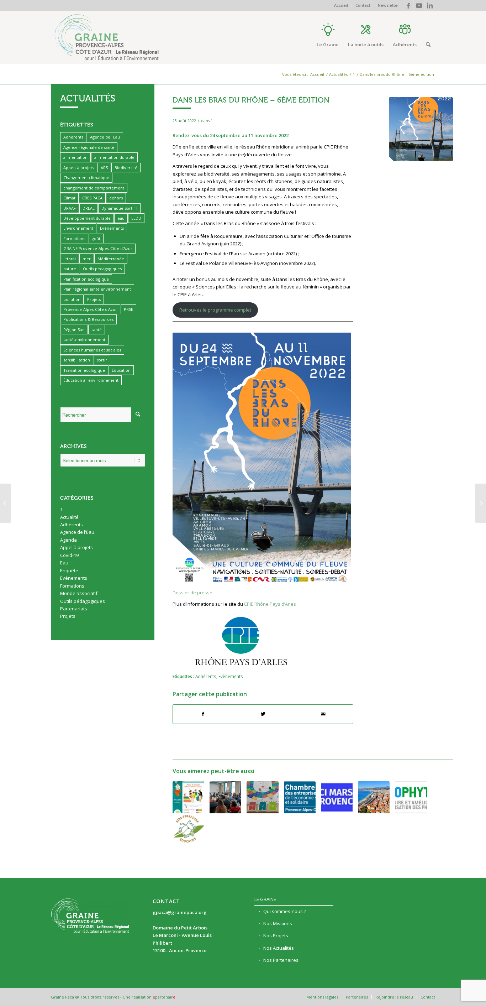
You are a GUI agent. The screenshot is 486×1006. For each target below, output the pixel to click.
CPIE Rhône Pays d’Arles (270, 604)
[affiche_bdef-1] (421, 129)
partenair (164, 997)
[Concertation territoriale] (300, 797)
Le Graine (265, 899)
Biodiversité (126, 167)
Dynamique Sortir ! (119, 208)
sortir (102, 360)
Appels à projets (78, 167)
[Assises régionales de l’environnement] (374, 797)
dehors (116, 197)
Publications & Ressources (88, 319)
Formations (74, 238)
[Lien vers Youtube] (419, 5)
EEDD (136, 218)
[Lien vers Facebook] (408, 5)
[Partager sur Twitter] (263, 714)
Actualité (69, 517)
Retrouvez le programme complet (215, 310)
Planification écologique (86, 279)
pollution (71, 299)
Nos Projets (275, 935)
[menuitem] (341, 5)
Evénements (73, 578)
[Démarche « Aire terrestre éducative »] (188, 829)
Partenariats (73, 608)
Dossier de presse (192, 592)
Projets (94, 299)
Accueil (341, 5)
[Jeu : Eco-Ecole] (262, 797)
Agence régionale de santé (88, 147)
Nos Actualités (278, 948)
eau (121, 218)
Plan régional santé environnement (97, 289)
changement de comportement (93, 188)
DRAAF (69, 208)
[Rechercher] (428, 44)
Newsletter (388, 5)
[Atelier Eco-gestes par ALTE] (188, 797)
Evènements (230, 676)
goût (96, 238)
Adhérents (205, 676)
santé (96, 329)
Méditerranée (110, 258)
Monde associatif (78, 593)
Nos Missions (277, 923)
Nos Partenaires (281, 960)
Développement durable (87, 218)
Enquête (69, 570)
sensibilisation (76, 360)
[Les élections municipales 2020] (337, 797)
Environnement (78, 228)
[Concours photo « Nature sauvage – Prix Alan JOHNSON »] (480, 503)
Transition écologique (84, 370)
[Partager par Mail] (323, 714)
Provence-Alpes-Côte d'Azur (90, 309)
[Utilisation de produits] (411, 797)
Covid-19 (69, 555)
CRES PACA (92, 197)
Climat (69, 197)
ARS (104, 167)
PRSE (128, 309)
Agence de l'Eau (105, 137)
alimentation (75, 157)
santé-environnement (84, 339)
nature (69, 268)
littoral (69, 258)
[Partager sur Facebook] (203, 714)
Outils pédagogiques (102, 268)
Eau (64, 562)
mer (87, 258)
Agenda (68, 540)
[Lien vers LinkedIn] (429, 5)
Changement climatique (86, 177)
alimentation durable (114, 157)
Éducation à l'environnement (90, 380)
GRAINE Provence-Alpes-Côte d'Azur (97, 248)
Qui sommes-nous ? (284, 911)
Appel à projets (76, 547)
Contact (362, 5)
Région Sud (74, 329)
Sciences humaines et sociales (92, 350)
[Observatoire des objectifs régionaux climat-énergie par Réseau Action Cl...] (5, 503)
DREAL (89, 208)
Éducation (121, 370)
